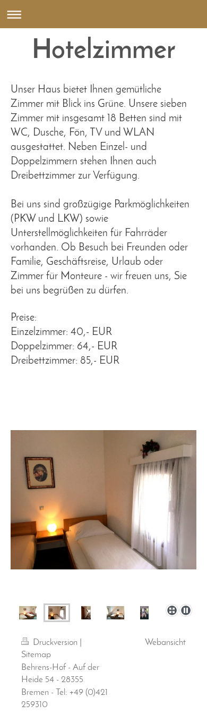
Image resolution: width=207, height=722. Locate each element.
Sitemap (36, 654)
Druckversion (55, 642)
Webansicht (165, 642)
